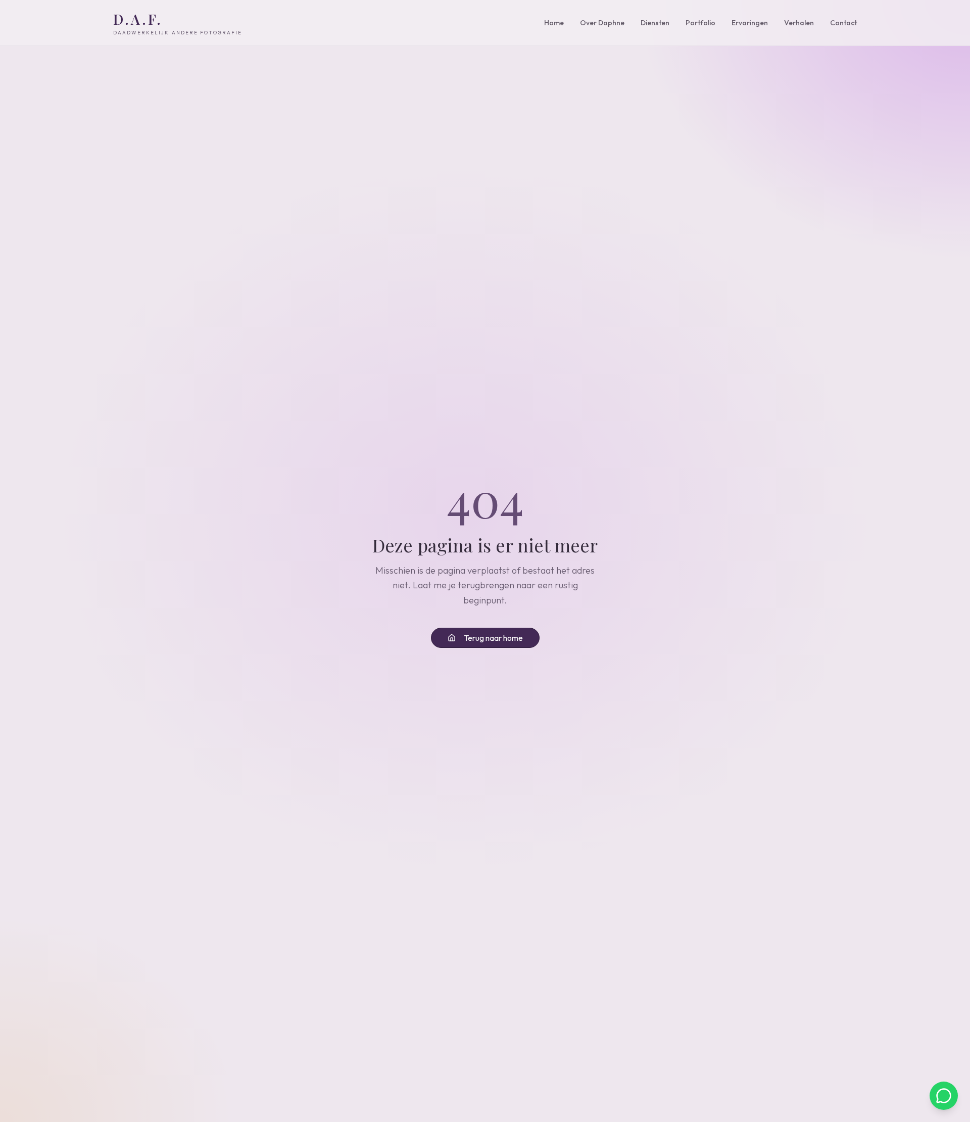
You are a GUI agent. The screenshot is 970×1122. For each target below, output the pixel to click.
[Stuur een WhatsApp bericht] (944, 1096)
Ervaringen (750, 22)
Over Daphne (602, 22)
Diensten (655, 22)
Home (554, 22)
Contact (843, 22)
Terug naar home (493, 638)
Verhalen (799, 22)
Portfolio (700, 22)
